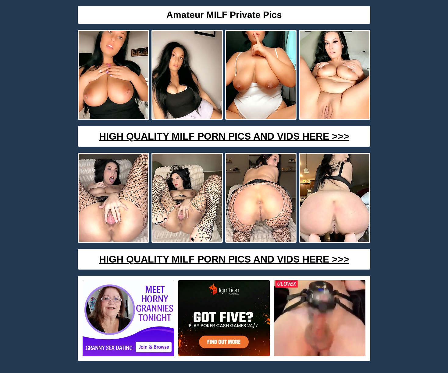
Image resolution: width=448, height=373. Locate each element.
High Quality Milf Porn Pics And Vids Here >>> (224, 136)
